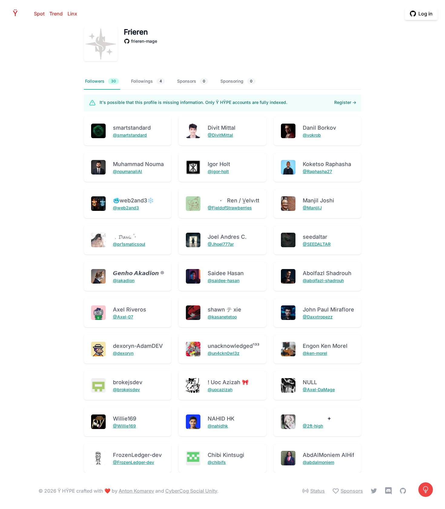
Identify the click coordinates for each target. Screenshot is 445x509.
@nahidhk (218, 425)
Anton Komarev (136, 491)
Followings (146, 81)
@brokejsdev (126, 389)
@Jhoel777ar (221, 244)
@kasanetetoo (222, 316)
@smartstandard (130, 135)
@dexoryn (123, 353)
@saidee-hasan (223, 280)
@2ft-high (313, 425)
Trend (56, 14)
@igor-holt (218, 171)
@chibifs (217, 462)
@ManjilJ (312, 207)
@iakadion (123, 280)
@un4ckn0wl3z (223, 353)
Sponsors (191, 81)
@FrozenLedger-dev (133, 462)
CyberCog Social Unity (191, 491)
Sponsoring (236, 81)
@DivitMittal (220, 135)
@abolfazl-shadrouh (323, 280)
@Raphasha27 (317, 171)
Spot (39, 14)
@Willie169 (124, 425)
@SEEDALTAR (317, 244)
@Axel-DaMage (319, 389)
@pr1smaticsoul (129, 244)
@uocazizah (220, 389)
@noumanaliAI (127, 171)
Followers (100, 81)
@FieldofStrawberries (230, 207)
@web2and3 (126, 207)
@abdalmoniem (318, 462)
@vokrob (312, 135)
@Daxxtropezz (318, 316)
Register (345, 102)
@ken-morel (315, 353)
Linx (72, 14)
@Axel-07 (123, 316)
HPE (17, 13)
